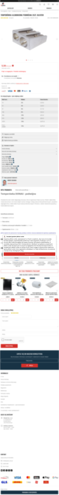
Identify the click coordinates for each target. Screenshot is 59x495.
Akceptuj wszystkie (29, 254)
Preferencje (43, 258)
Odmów (16, 258)
